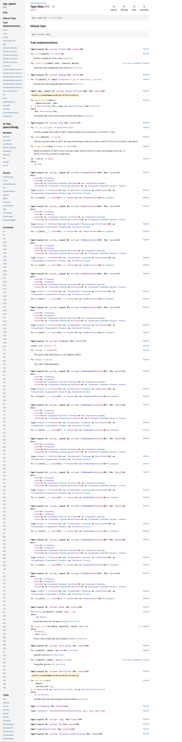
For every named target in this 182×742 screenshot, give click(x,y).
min (36, 298)
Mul (69, 318)
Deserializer (75, 106)
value (38, 137)
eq (36, 650)
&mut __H (69, 611)
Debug (62, 74)
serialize (40, 680)
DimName (63, 341)
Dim (61, 122)
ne (36, 659)
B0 (96, 711)
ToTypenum (48, 178)
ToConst (121, 186)
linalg (43, 3)
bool (50, 158)
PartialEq (65, 645)
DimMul (85, 307)
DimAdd (85, 172)
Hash (61, 607)
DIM (40, 345)
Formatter (63, 79)
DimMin (85, 273)
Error (97, 79)
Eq (60, 724)
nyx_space (35, 3)
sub (36, 564)
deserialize (41, 100)
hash (37, 611)
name (37, 350)
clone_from (41, 63)
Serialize (65, 671)
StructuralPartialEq (72, 733)
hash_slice (41, 626)
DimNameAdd (87, 371)
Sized (43, 634)
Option (60, 127)
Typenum (62, 183)
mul (36, 332)
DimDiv (85, 206)
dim (36, 359)
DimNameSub (87, 539)
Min (69, 284)
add (36, 197)
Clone (62, 49)
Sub (69, 550)
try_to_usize (42, 127)
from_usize (41, 146)
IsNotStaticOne (46, 729)
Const (54, 17)
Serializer (59, 689)
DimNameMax (87, 438)
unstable (137, 63)
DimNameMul (87, 505)
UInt (52, 711)
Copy (61, 719)
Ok (70, 689)
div (36, 231)
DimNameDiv (87, 404)
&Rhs (58, 659)
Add (69, 183)
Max (69, 251)
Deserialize (73, 91)
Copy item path (53, 6)
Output (114, 186)
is (36, 158)
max (36, 265)
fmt (36, 79)
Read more (68, 58)
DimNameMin (87, 472)
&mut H (83, 626)
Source (33, 10)
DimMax (85, 239)
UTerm (77, 711)
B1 (84, 711)
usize (52, 49)
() (90, 79)
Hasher (43, 617)
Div (69, 217)
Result (84, 79)
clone (38, 54)
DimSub (85, 573)
